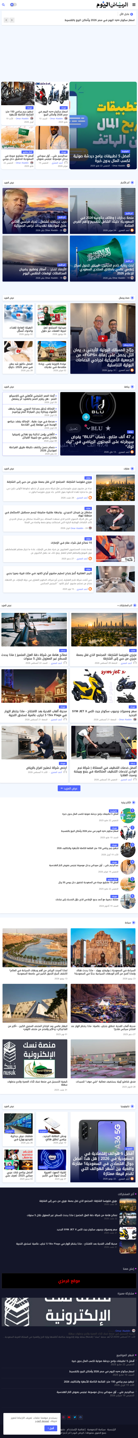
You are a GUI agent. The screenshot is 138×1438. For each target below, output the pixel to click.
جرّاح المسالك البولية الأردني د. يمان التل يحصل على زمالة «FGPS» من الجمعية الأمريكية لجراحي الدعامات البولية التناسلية (103, 357)
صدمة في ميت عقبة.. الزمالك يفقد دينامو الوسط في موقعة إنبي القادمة (32, 423)
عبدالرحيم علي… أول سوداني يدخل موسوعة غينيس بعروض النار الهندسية (52, 159)
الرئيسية (111, 1429)
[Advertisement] (69, 53)
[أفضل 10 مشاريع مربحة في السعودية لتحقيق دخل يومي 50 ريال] (17, 137)
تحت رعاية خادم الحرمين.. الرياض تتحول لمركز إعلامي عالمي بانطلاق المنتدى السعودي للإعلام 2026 (104, 269)
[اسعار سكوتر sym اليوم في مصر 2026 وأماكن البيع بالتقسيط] (52, 93)
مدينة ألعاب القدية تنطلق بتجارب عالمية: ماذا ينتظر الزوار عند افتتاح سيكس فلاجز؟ (103, 1028)
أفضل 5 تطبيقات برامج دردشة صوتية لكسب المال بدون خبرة (90, 814)
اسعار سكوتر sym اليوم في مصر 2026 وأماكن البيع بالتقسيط (53, 114)
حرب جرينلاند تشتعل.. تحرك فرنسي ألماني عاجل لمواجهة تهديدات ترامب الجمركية (38, 224)
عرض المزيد (9, 182)
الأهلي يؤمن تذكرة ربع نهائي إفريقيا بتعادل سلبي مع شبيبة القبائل (34, 436)
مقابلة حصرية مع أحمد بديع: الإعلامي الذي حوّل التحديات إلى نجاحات (87, 899)
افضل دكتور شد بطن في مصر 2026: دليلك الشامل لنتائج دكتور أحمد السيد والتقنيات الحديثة (18, 368)
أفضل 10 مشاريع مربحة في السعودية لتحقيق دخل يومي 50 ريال (18, 159)
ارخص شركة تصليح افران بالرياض (46, 768)
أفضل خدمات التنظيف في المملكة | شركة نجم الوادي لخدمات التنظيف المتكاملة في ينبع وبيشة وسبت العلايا (105, 771)
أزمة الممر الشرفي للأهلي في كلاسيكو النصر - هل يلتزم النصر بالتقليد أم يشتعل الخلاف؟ (33, 399)
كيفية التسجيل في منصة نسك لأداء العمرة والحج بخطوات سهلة (37, 1083)
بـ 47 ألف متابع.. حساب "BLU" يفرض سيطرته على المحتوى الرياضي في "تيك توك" (100, 441)
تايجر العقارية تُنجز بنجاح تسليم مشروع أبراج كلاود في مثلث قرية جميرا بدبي (49, 573)
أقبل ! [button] (51, 1428)
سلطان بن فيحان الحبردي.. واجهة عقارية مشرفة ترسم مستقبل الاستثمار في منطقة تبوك (48, 514)
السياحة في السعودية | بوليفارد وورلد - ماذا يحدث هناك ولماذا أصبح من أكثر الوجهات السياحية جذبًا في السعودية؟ (104, 972)
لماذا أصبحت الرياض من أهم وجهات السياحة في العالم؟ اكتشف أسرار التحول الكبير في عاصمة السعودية (38, 972)
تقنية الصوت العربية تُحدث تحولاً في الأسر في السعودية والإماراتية (52, 1175)
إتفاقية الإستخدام (76, 1429)
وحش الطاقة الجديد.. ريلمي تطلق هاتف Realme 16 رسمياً (54, 1139)
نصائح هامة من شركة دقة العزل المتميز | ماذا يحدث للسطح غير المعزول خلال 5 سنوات (34, 656)
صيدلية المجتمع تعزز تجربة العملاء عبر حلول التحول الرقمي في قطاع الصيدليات (52, 332)
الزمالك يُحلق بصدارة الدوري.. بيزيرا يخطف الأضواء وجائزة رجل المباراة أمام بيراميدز (32, 410)
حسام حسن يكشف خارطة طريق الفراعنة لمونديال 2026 (33, 449)
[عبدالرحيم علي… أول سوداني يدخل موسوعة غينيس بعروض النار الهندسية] (52, 137)
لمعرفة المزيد (42, 1421)
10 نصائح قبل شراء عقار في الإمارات (71, 542)
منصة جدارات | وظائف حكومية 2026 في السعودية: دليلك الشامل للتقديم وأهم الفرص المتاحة (103, 222)
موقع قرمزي (69, 1281)
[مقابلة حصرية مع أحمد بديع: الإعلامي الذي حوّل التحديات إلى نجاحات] (127, 901)
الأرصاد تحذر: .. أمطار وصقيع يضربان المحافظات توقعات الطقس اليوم (42, 271)
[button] (3, 4)
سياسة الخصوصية (96, 1429)
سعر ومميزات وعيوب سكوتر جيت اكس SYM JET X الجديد (104, 713)
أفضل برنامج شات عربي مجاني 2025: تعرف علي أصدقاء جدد (19, 1175)
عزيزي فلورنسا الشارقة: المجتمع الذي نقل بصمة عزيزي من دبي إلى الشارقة (49, 482)
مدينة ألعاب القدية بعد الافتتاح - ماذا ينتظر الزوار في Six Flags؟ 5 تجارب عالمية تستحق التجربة (36, 713)
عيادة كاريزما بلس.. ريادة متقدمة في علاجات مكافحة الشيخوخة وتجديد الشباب (52, 368)
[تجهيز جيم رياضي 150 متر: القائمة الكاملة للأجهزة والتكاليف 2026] (17, 93)
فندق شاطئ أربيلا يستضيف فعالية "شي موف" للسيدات (105, 1081)
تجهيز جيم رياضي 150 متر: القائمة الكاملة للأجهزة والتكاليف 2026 (96, 20)
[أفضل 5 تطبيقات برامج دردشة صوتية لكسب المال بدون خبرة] (127, 815)
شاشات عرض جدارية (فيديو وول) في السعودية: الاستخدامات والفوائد (19, 1141)
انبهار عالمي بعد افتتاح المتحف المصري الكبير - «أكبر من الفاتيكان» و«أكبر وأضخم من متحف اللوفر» (37, 1028)
